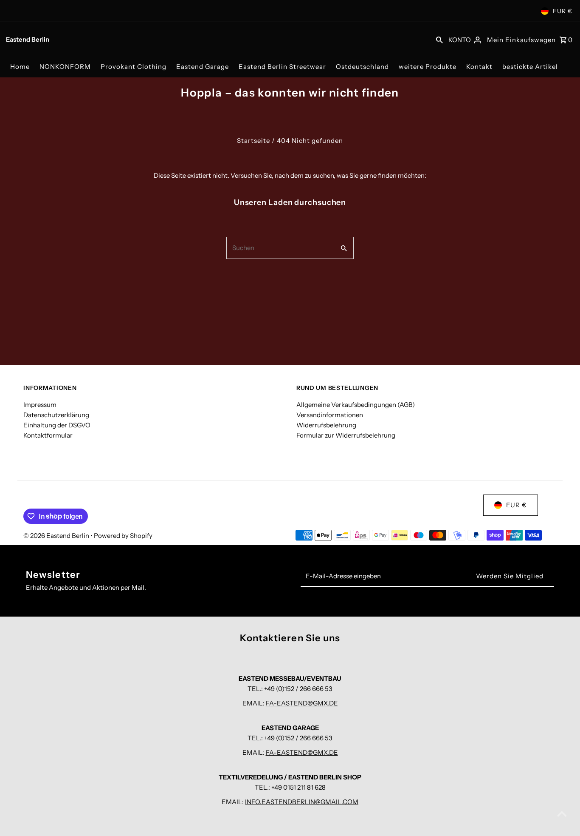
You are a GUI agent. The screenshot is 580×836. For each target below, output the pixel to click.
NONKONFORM (65, 67)
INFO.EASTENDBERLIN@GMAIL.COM (301, 802)
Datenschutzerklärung (56, 415)
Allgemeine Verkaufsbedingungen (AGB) (355, 405)
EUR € (562, 11)
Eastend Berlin (27, 39)
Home (20, 67)
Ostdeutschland (362, 67)
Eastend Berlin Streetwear (282, 67)
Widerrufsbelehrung (326, 425)
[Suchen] (439, 39)
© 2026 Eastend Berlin (56, 536)
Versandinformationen (329, 415)
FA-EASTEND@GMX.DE (302, 703)
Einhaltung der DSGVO (56, 425)
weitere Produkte (427, 67)
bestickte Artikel (530, 67)
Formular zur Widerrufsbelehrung (345, 435)
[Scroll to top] (562, 813)
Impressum (39, 405)
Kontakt (479, 67)
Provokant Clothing (133, 67)
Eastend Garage (202, 67)
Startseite (253, 140)
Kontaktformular (48, 435)
